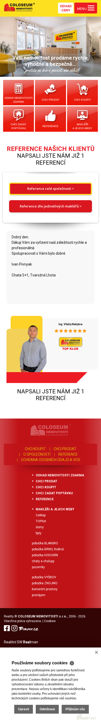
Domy (40, 527)
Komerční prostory (44, 589)
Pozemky (38, 567)
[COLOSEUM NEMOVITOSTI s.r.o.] (19, 7)
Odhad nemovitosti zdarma (18, 99)
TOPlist (41, 521)
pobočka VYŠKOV (44, 577)
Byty (38, 533)
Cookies (50, 621)
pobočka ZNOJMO (44, 583)
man (30, 642)
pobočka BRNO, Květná (48, 549)
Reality (9, 616)
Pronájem (38, 595)
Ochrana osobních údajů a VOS (50, 460)
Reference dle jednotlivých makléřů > (51, 206)
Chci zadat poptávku (18, 126)
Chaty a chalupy (43, 561)
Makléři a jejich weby (82, 126)
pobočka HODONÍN (45, 555)
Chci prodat (50, 99)
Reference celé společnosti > (50, 188)
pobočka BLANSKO (45, 543)
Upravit (23, 709)
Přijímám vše (75, 709)
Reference (50, 126)
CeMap (41, 515)
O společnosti (37, 454)
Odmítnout (47, 709)
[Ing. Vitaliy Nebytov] (25, 347)
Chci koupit (82, 99)
